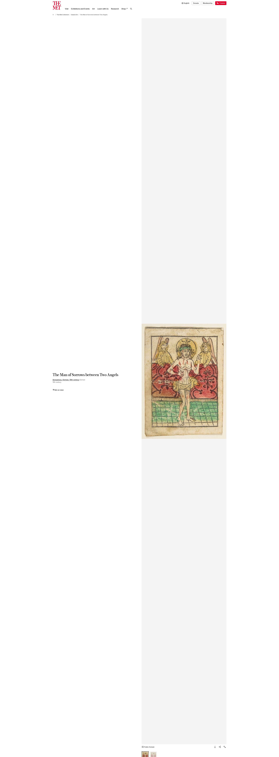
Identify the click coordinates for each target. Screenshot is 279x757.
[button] (184, 381)
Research (115, 9)
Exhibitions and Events (80, 9)
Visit (66, 9)
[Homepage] (57, 5)
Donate (196, 3)
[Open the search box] (131, 9)
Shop (123, 9)
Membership (207, 3)
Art (93, 9)
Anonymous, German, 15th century (66, 380)
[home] (53, 15)
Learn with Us (102, 9)
